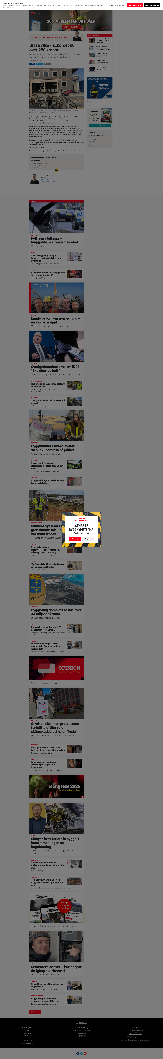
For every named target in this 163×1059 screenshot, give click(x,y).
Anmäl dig (75, 539)
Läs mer (12, 7)
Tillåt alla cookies (134, 5)
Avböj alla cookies (152, 5)
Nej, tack (88, 539)
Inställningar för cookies (116, 5)
